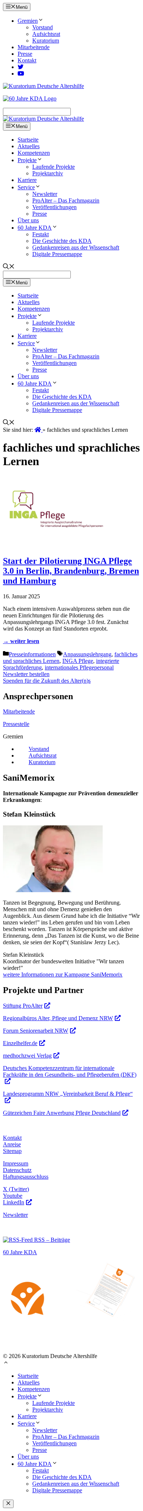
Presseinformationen (32, 654)
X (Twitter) (16, 1189)
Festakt (40, 234)
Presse (25, 54)
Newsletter (44, 194)
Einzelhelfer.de (20, 1043)
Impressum (15, 1163)
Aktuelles (29, 146)
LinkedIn (13, 1202)
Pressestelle (16, 724)
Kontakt (27, 60)
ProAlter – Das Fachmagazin (65, 200)
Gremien (28, 21)
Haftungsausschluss (25, 1177)
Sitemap (12, 1151)
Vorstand (42, 27)
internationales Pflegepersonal (79, 667)
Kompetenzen (34, 153)
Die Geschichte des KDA (62, 241)
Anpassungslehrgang (87, 654)
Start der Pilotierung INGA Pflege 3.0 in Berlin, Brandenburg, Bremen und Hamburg (71, 570)
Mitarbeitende (34, 47)
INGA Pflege (77, 661)
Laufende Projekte (53, 167)
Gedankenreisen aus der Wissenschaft (75, 247)
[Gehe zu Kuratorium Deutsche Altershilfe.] (38, 430)
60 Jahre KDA (35, 228)
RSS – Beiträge (51, 1240)
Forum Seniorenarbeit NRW (35, 1031)
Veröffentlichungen (54, 207)
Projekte (27, 160)
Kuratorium (45, 40)
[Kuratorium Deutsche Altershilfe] (43, 119)
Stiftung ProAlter (23, 1006)
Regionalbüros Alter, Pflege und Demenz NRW (58, 1018)
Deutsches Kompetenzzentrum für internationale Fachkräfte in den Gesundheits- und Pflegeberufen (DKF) (69, 1071)
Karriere (27, 180)
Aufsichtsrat (46, 34)
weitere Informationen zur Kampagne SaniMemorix (62, 974)
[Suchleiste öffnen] (9, 267)
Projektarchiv (47, 173)
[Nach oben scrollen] (6, 1363)
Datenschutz (17, 1170)
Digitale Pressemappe (57, 254)
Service (26, 187)
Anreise (12, 1144)
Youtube (12, 1196)
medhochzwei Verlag (27, 1055)
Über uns (28, 220)
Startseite (28, 139)
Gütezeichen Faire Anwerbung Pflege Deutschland (62, 1113)
